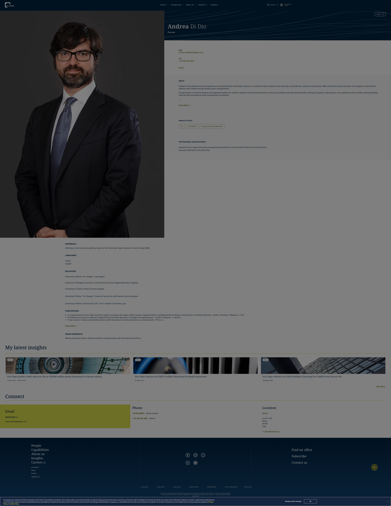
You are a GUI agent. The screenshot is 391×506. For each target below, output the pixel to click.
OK (310, 501)
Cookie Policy (14, 504)
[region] (195, 501)
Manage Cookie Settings (293, 501)
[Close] (387, 501)
